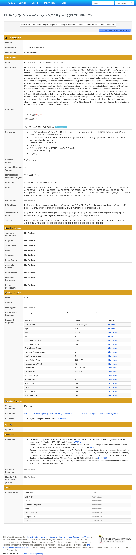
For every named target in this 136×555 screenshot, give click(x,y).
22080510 (94, 447)
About (64, 3)
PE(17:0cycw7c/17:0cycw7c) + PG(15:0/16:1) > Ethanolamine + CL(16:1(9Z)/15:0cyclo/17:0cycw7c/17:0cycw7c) (71, 413)
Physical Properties (50, 24)
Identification (25, 24)
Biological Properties (67, 24)
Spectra (80, 24)
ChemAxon (112, 332)
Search (35, 3)
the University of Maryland (38, 536)
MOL (30, 127)
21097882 (102, 458)
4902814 (77, 442)
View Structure (61, 127)
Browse (23, 3)
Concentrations (91, 24)
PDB (39, 127)
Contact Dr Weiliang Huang (31, 553)
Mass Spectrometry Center (78, 536)
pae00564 (62, 418)
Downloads (50, 3)
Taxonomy (37, 24)
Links (102, 24)
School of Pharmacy (58, 536)
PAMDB (11, 2)
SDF (35, 127)
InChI (52, 127)
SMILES (46, 127)
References (111, 24)
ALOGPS (111, 324)
